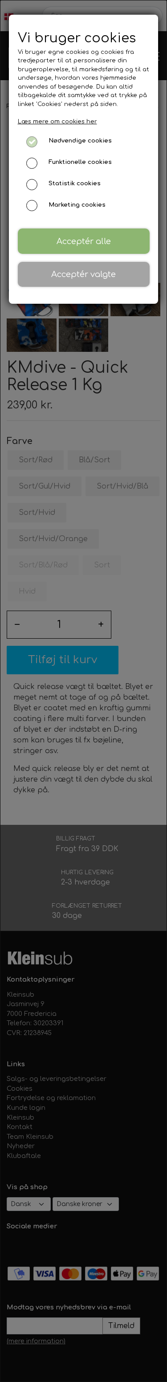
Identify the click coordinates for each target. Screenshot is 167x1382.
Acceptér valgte (83, 274)
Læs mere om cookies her (57, 121)
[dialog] (83, 691)
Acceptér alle (84, 241)
